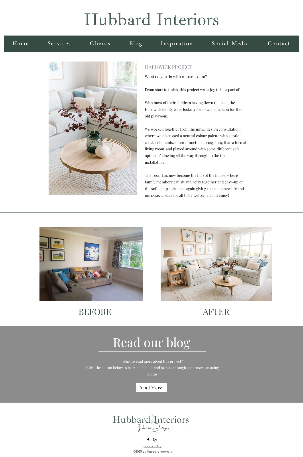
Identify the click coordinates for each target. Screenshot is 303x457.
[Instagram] (155, 439)
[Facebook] (148, 439)
